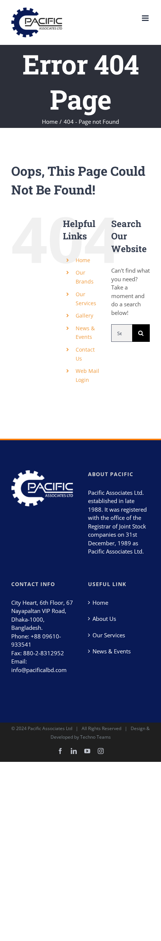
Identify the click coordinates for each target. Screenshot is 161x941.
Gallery (84, 315)
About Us (104, 618)
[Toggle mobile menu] (146, 18)
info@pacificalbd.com (39, 670)
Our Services (108, 635)
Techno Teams (95, 737)
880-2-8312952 (43, 653)
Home (83, 260)
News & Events (111, 651)
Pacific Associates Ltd (50, 728)
